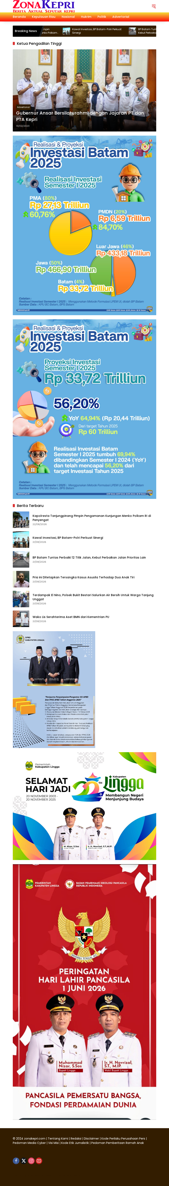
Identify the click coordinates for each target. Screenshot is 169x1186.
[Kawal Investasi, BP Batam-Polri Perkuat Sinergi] (21, 539)
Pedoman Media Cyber (29, 1143)
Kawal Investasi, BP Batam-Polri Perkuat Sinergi (69, 31)
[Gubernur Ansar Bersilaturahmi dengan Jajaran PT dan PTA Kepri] (84, 90)
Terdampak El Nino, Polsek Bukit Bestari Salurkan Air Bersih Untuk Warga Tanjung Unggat (93, 597)
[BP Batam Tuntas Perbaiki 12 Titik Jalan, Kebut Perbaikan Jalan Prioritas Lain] (104, 31)
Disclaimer (92, 1138)
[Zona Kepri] (44, 6)
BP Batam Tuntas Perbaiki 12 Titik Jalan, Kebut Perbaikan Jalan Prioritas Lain (134, 31)
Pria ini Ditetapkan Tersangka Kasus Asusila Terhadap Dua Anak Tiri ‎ (84, 577)
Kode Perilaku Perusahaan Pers (123, 1138)
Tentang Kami (58, 1138)
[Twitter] (23, 1161)
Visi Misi (53, 1143)
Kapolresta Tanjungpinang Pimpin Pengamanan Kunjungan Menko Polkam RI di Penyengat (92, 518)
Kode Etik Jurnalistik (75, 1143)
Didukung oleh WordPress (32, 1175)
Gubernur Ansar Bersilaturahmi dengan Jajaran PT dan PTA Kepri (80, 116)
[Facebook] (16, 1161)
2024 (19, 1138)
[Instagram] (31, 1161)
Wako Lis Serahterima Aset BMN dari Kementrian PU (71, 617)
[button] (153, 6)
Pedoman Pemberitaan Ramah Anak (117, 1143)
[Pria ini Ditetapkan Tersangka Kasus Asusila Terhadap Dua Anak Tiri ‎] (21, 579)
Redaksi (76, 1138)
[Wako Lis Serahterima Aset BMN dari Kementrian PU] (21, 619)
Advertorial (23, 107)
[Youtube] (39, 1161)
